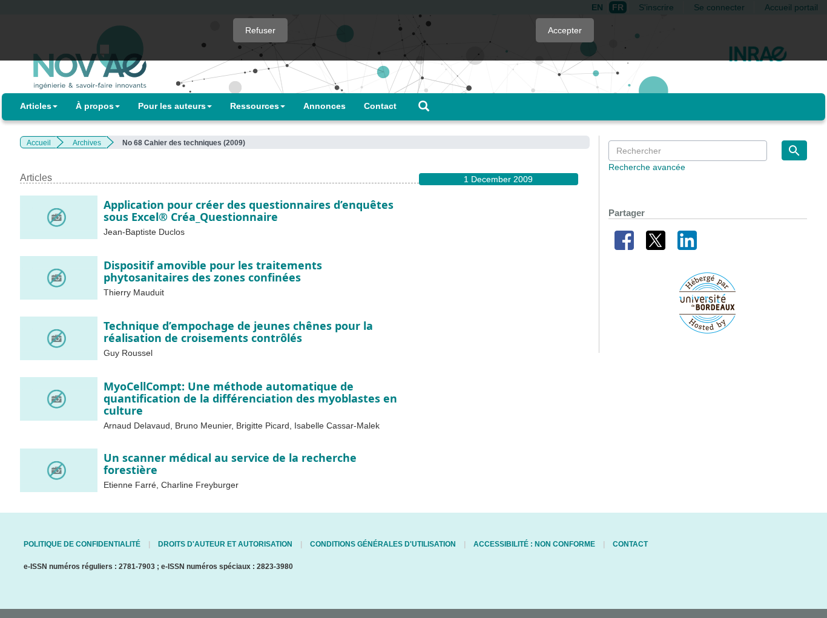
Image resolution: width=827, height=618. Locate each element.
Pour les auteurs (172, 106)
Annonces (324, 106)
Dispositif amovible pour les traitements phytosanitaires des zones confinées (213, 271)
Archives (87, 143)
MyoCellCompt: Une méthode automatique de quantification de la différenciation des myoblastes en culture (250, 398)
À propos (95, 106)
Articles (35, 106)
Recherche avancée (646, 167)
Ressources (254, 106)
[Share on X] (655, 239)
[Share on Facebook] (624, 239)
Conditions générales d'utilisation (383, 544)
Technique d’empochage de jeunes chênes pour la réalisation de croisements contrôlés (238, 331)
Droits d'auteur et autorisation (225, 544)
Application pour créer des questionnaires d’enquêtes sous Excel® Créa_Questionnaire (249, 210)
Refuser (260, 30)
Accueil (39, 143)
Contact (380, 106)
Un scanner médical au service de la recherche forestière (230, 463)
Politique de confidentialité (82, 544)
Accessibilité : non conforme (534, 544)
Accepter (565, 30)
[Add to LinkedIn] (687, 239)
